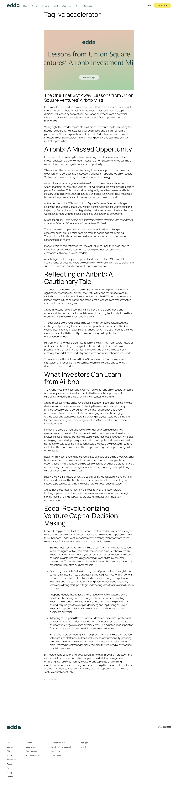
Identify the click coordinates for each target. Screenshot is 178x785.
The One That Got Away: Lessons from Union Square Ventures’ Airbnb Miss (89, 98)
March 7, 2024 (50, 679)
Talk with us (162, 5)
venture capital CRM (81, 654)
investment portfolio (80, 460)
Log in (149, 5)
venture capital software (113, 594)
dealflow (104, 134)
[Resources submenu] (92, 5)
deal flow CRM (102, 547)
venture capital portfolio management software (96, 538)
